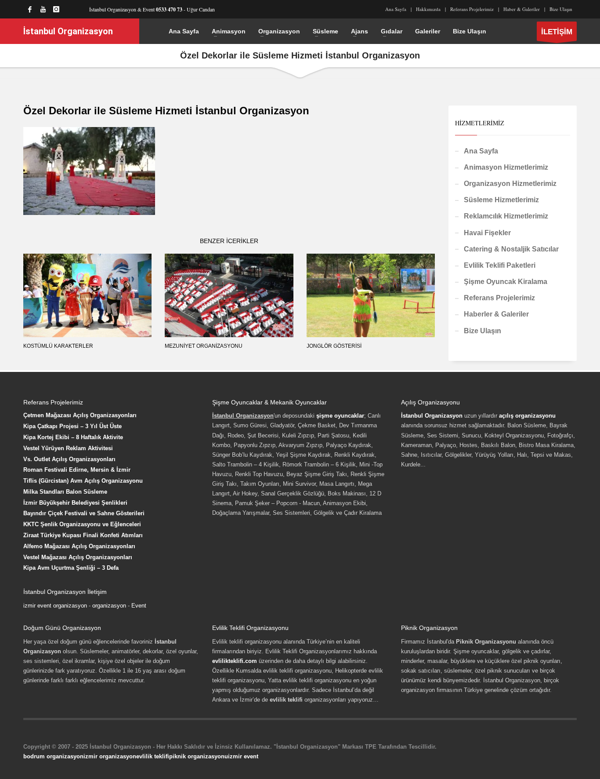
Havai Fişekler (487, 233)
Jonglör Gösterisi (334, 346)
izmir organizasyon (109, 756)
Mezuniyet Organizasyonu (203, 346)
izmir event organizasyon (55, 605)
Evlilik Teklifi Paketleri (499, 265)
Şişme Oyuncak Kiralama (505, 281)
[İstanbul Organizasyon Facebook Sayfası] (29, 9)
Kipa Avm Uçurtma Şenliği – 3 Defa (71, 567)
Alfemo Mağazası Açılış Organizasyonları (79, 546)
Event (138, 605)
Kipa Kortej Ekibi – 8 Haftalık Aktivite (73, 437)
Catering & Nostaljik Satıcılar (511, 249)
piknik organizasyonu (198, 756)
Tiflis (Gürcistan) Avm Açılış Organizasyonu (83, 480)
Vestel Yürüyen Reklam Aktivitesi (68, 448)
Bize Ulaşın (560, 9)
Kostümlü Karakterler (58, 346)
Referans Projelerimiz (472, 9)
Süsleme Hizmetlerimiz (501, 200)
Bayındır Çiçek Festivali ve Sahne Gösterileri (84, 513)
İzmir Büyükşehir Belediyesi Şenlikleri (75, 502)
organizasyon (109, 605)
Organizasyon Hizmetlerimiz (510, 183)
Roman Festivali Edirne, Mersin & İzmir (76, 469)
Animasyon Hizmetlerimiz (506, 167)
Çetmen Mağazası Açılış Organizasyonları (80, 415)
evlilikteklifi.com (234, 661)
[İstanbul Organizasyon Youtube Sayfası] (43, 9)
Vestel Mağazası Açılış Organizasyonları (77, 557)
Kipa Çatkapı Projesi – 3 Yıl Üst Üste (72, 426)
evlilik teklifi (152, 756)
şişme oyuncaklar (340, 415)
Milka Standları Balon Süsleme (65, 491)
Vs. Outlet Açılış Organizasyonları (69, 459)
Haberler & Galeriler (496, 314)
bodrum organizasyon (53, 756)
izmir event (243, 756)
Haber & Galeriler (521, 9)
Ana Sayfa (395, 9)
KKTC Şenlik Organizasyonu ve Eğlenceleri (82, 524)
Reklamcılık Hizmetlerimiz (506, 216)
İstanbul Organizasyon (432, 415)
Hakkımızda (428, 9)
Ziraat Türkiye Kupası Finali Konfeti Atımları (83, 535)
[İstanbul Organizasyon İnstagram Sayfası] (56, 9)
